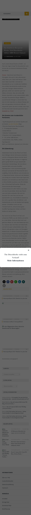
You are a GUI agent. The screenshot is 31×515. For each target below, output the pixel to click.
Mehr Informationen (15, 260)
